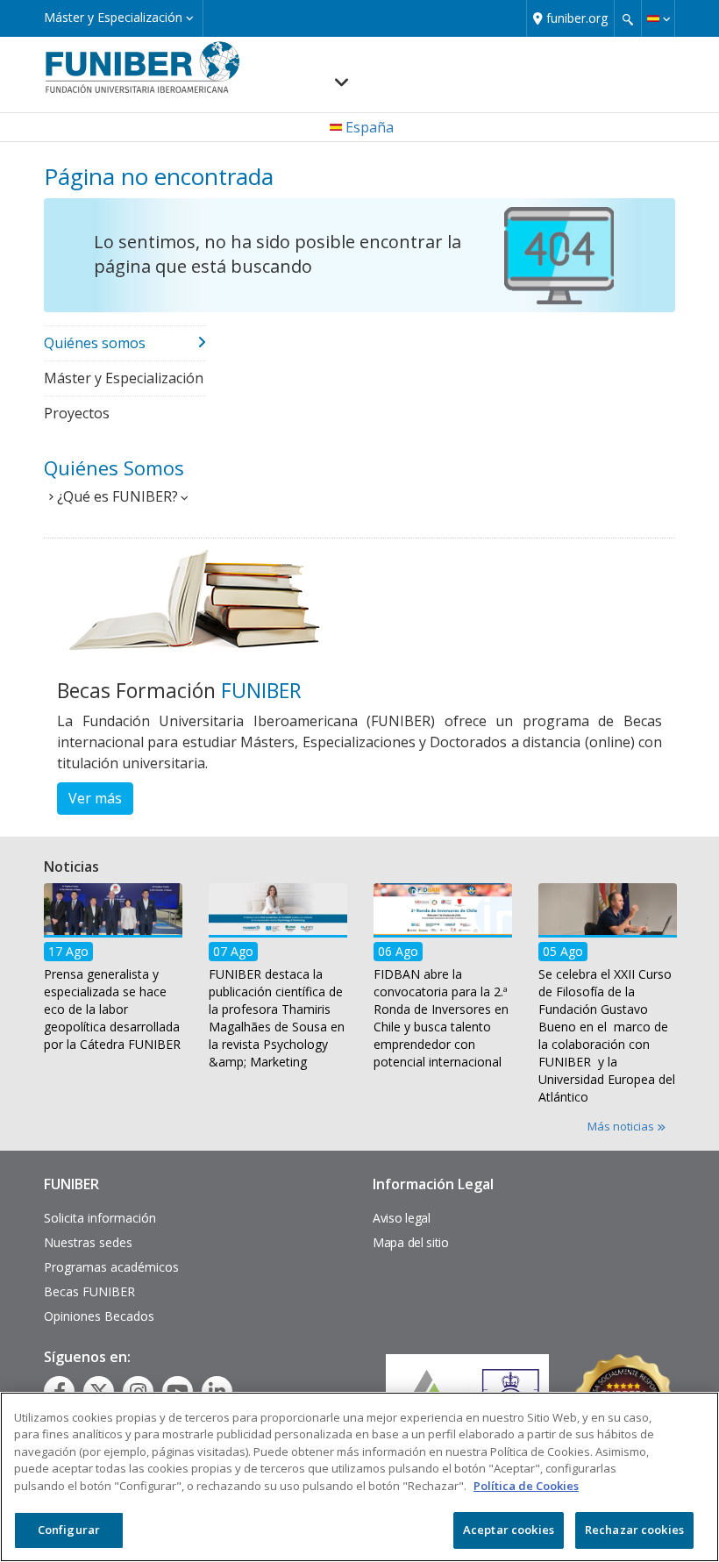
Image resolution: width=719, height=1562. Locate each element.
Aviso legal (402, 1217)
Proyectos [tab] (77, 413)
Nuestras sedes (88, 1242)
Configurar (69, 1529)
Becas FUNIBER (89, 1291)
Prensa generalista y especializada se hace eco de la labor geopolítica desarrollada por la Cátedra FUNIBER (112, 1009)
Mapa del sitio (411, 1242)
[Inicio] (142, 66)
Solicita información (100, 1217)
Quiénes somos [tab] (95, 343)
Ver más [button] (95, 798)
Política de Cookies (526, 1486)
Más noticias (622, 1126)
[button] (658, 18)
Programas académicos (111, 1267)
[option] (113, 972)
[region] (359, 1477)
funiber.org (577, 18)
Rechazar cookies (634, 1529)
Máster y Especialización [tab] (123, 378)
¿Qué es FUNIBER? (117, 496)
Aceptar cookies (508, 1529)
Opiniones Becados (99, 1316)
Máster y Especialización (115, 17)
